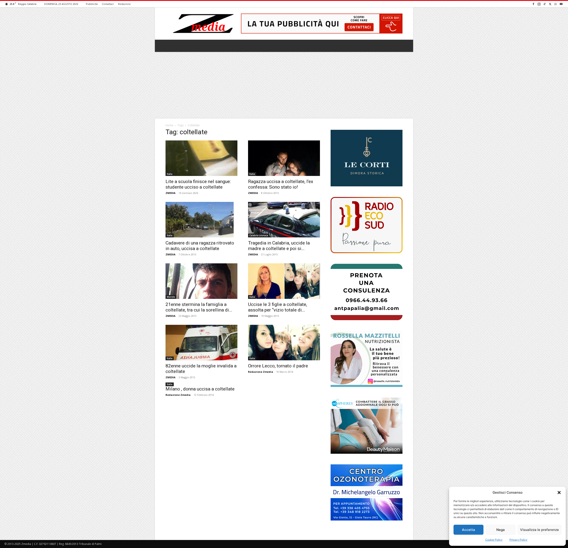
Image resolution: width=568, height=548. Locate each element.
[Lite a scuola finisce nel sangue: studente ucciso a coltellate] (201, 158)
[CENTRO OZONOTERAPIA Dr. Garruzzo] (366, 492)
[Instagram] (538, 4)
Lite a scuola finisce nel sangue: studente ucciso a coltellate (198, 184)
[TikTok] (544, 4)
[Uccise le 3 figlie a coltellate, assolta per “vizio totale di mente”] (284, 281)
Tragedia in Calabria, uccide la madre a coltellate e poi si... (279, 245)
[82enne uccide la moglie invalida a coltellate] (201, 342)
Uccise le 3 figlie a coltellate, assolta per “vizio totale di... (277, 307)
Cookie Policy (494, 539)
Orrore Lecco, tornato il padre (278, 366)
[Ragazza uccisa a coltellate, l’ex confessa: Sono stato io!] (284, 158)
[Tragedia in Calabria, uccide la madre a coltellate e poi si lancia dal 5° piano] (284, 219)
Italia (169, 173)
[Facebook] (533, 4)
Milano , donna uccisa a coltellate (200, 389)
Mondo (171, 296)
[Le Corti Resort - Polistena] (366, 158)
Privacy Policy (518, 539)
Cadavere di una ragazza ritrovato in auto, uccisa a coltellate (200, 245)
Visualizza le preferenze (539, 530)
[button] (559, 492)
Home (169, 125)
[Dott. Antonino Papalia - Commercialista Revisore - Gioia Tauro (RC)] (366, 292)
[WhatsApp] (555, 4)
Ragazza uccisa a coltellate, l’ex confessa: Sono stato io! (280, 184)
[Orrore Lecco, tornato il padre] (284, 342)
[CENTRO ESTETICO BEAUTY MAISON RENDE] (366, 426)
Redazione (124, 4)
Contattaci (108, 4)
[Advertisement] (284, 85)
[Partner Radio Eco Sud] (366, 225)
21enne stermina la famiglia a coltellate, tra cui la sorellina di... (199, 307)
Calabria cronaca (258, 235)
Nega (500, 530)
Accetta (468, 530)
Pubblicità (92, 4)
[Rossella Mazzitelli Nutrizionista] (366, 359)
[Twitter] (550, 4)
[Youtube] (561, 4)
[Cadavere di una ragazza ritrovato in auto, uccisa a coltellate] (201, 219)
